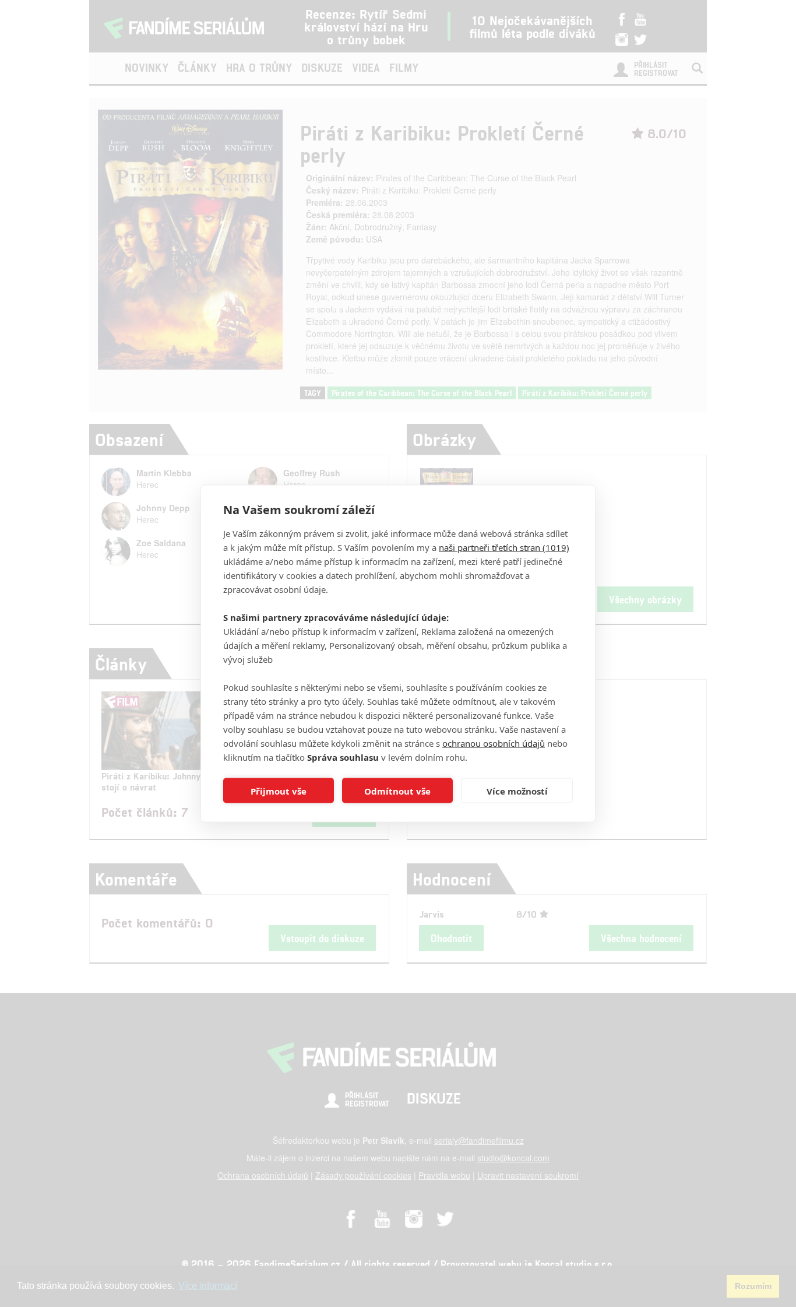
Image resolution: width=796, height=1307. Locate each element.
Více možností (517, 790)
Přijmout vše (279, 790)
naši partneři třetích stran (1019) (504, 547)
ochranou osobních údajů (493, 743)
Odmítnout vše (397, 790)
